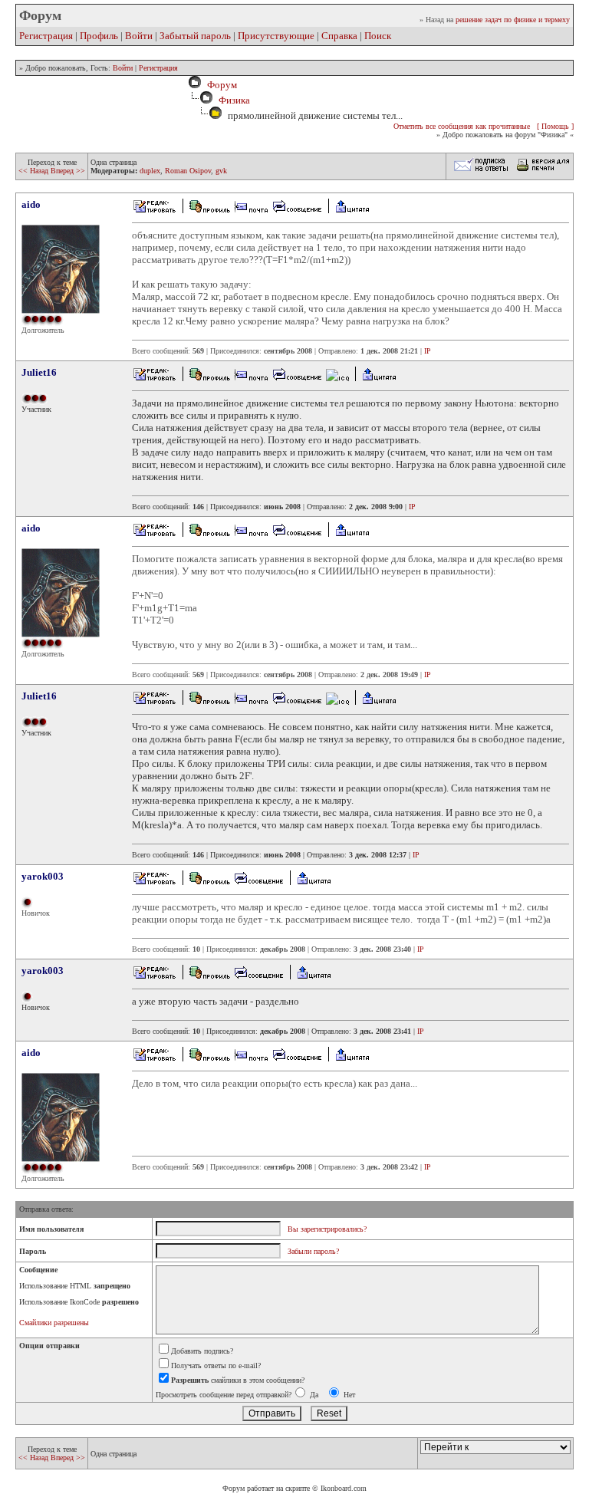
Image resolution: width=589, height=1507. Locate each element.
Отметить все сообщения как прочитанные (461, 126)
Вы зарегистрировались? (327, 1229)
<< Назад (34, 170)
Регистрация (46, 35)
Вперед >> (68, 170)
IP (427, 351)
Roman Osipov (188, 170)
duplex (150, 170)
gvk (221, 170)
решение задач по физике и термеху (513, 19)
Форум (219, 84)
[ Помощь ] (555, 126)
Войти (139, 35)
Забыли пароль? (313, 1251)
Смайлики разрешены (54, 1322)
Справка (339, 35)
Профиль (99, 35)
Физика (234, 100)
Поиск (377, 35)
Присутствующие (276, 35)
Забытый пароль (195, 35)
